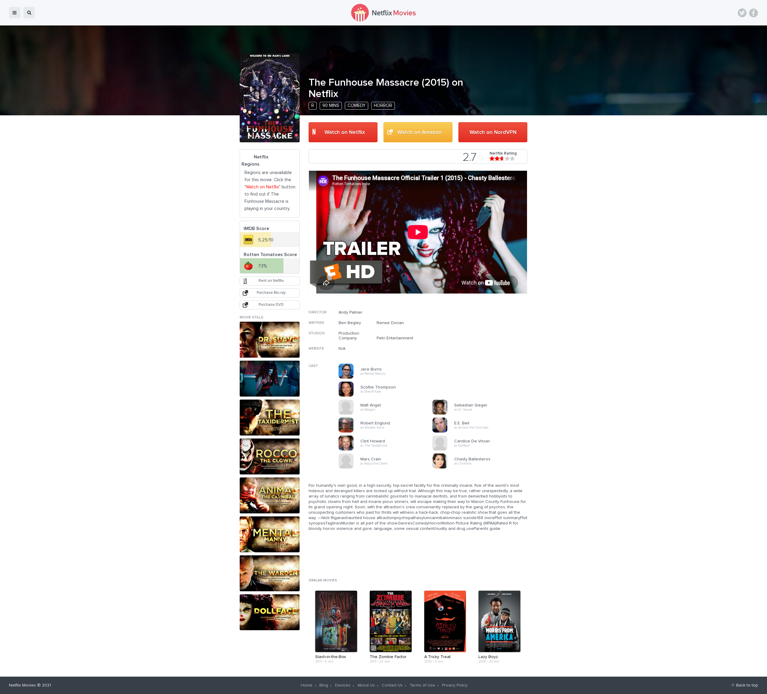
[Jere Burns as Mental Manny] (387, 378)
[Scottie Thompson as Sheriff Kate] (387, 396)
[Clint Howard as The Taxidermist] (387, 449)
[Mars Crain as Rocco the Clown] (387, 467)
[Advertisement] (482, 348)
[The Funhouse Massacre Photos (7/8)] (270, 573)
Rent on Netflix (271, 281)
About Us (366, 685)
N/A (342, 349)
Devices (343, 685)
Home (306, 685)
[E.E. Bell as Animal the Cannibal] (481, 432)
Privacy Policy (455, 685)
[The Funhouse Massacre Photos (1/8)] (270, 340)
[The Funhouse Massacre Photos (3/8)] (270, 418)
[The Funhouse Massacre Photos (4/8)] (270, 456)
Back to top (747, 685)
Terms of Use (422, 685)
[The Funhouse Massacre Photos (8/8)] (270, 612)
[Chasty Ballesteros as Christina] (481, 467)
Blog (323, 685)
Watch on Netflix (344, 132)
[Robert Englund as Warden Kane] (387, 432)
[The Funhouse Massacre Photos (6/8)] (270, 534)
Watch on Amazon (419, 132)
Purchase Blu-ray (271, 293)
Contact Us (392, 685)
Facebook (753, 12)
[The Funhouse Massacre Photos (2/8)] (270, 379)
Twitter (742, 12)
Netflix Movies (22, 685)
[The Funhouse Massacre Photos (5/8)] (270, 495)
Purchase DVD (271, 305)
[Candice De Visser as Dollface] (481, 449)
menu (14, 12)
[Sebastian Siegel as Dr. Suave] (481, 414)
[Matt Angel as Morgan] (387, 414)
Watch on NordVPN (493, 132)
